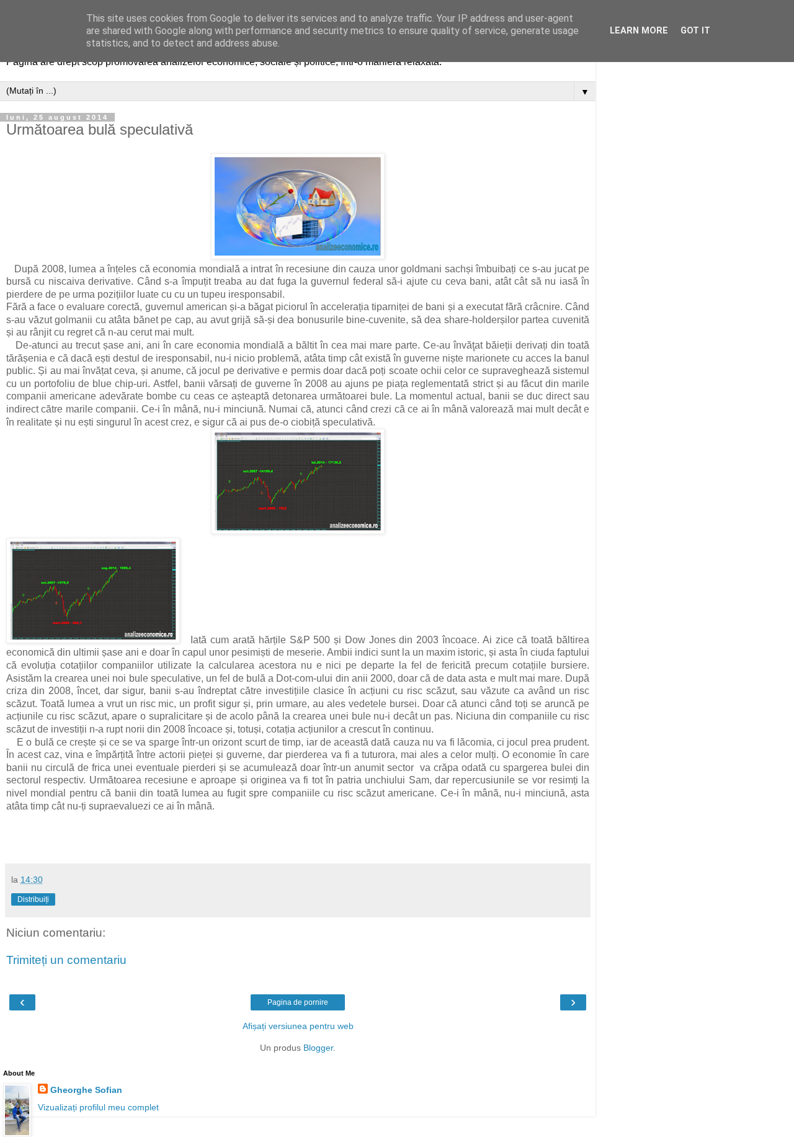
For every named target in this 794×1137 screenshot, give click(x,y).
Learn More (639, 30)
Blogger (318, 1048)
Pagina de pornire (297, 1002)
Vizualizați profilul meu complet (98, 1107)
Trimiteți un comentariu (66, 959)
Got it (695, 30)
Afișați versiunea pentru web (298, 1026)
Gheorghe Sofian (86, 1090)
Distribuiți (33, 899)
